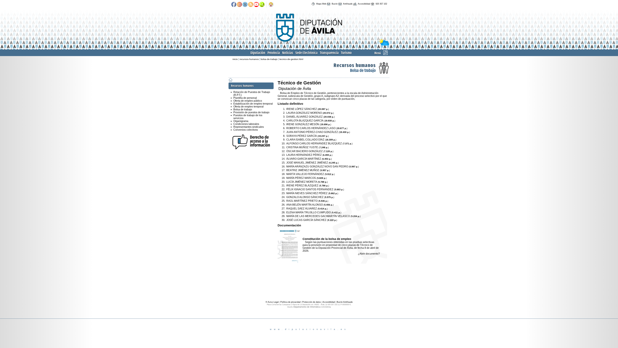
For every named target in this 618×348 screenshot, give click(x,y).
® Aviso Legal (272, 302)
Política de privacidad (290, 302)
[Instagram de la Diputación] (239, 5)
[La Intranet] (271, 5)
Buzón (334, 4)
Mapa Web (321, 4)
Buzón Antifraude (345, 302)
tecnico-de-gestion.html (291, 59)
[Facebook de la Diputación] (234, 5)
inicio (235, 59)
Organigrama (240, 121)
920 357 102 (381, 4)
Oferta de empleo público (247, 100)
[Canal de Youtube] (256, 5)
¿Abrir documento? (369, 253)
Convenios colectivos (245, 129)
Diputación (257, 53)
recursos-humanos (249, 59)
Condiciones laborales (246, 124)
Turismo (346, 53)
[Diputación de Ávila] (309, 45)
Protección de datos (311, 302)
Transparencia (329, 53)
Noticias (287, 53)
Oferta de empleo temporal (248, 106)
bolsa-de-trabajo (269, 59)
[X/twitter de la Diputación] (245, 5)
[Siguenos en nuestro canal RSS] (250, 5)
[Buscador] (262, 5)
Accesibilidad (363, 4)
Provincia (273, 53)
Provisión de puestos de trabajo (251, 112)
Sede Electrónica (306, 53)
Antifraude (347, 4)
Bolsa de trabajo (363, 70)
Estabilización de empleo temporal (253, 103)
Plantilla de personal (245, 98)
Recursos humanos (355, 65)
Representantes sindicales (248, 127)
